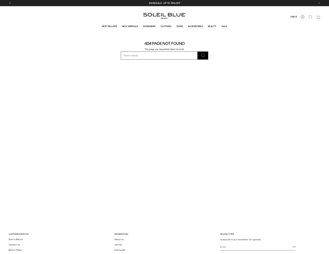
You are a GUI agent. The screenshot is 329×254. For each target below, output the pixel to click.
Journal (118, 244)
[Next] (318, 3)
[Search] (203, 56)
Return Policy (15, 250)
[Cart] (318, 17)
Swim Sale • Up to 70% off (164, 3)
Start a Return (16, 239)
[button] (149, 26)
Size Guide (119, 250)
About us (119, 239)
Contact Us (14, 244)
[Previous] (10, 3)
